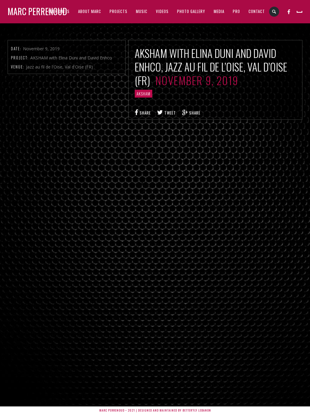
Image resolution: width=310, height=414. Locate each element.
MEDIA (219, 11)
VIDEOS (162, 11)
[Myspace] (299, 11)
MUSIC (141, 11)
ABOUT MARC (89, 11)
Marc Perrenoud (37, 11)
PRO (236, 11)
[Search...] (274, 12)
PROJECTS (118, 11)
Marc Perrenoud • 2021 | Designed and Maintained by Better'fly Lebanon (155, 410)
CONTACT (257, 11)
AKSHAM (143, 94)
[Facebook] (289, 11)
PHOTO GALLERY (191, 11)
